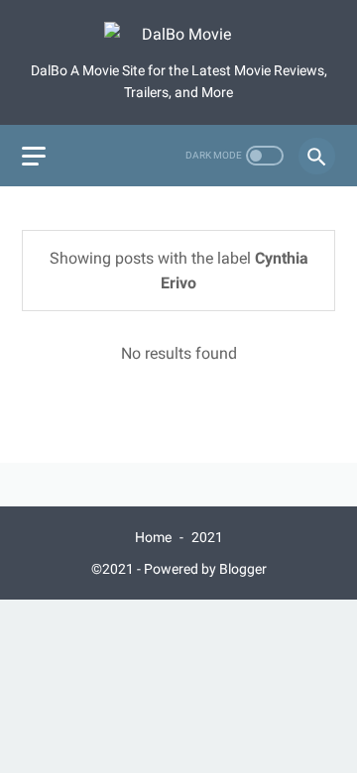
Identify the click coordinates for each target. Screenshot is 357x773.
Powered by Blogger (205, 569)
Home (153, 537)
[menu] (34, 156)
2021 (207, 537)
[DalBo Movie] (178, 37)
